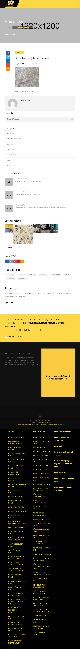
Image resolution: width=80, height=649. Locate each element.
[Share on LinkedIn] (8, 61)
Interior (11, 279)
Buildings (10, 144)
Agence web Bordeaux (56, 424)
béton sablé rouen (16, 497)
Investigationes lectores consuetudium (27, 194)
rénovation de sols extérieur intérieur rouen (17, 602)
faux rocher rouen (17, 528)
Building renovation (27, 275)
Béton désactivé (60, 473)
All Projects (10, 247)
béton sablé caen (40, 455)
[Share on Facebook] (8, 53)
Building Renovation (14, 138)
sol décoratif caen (41, 484)
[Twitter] (11, 261)
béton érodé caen (41, 474)
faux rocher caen (41, 616)
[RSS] (22, 261)
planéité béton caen (42, 554)
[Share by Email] (8, 69)
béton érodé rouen (17, 511)
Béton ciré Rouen (16, 437)
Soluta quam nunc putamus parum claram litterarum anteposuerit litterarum (40, 207)
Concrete (56, 275)
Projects (9, 165)
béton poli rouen (16, 507)
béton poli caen (40, 470)
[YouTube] (18, 261)
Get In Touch (10, 35)
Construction (11, 149)
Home (8, 27)
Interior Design (12, 155)
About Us (9, 302)
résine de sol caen (41, 437)
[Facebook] (7, 261)
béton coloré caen (41, 451)
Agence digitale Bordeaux (25, 424)
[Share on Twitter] (8, 57)
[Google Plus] (15, 261)
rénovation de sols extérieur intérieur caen (42, 566)
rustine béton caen (41, 519)
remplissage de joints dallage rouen (15, 610)
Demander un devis (13, 336)
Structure (23, 279)
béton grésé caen (40, 466)
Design (67, 275)
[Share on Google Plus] (8, 65)
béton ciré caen (40, 447)
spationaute (20, 64)
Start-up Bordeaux (41, 424)
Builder (11, 275)
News (8, 160)
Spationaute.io (45, 422)
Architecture (11, 133)
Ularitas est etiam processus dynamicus (28, 181)
